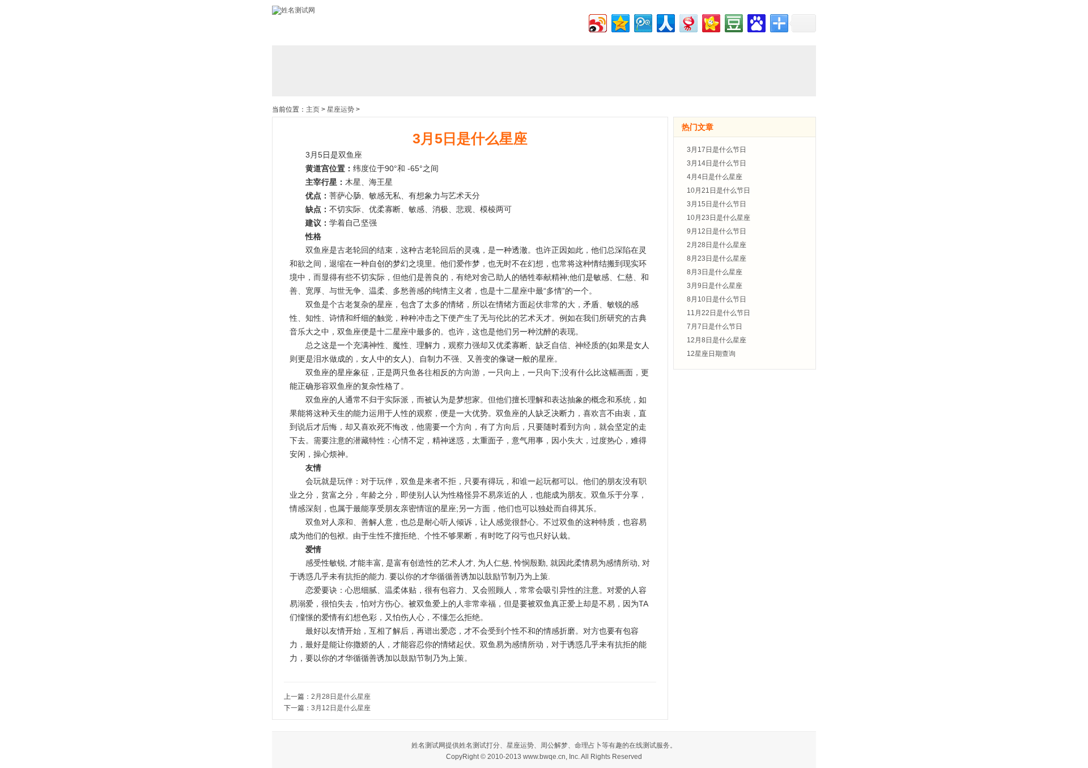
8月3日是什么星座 (714, 272)
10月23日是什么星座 (718, 218)
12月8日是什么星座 (716, 340)
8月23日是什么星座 (716, 258)
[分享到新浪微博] (596, 21)
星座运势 (340, 109)
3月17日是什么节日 (716, 150)
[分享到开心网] (710, 21)
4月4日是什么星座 (714, 177)
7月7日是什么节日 (714, 326)
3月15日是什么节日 (716, 204)
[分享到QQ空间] (619, 21)
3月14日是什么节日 (716, 163)
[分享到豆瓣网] (732, 21)
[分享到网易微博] (687, 21)
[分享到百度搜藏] (755, 21)
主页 (313, 109)
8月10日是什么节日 (716, 299)
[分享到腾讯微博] (642, 21)
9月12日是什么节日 (716, 231)
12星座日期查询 (711, 354)
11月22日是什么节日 (718, 313)
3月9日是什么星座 (714, 286)
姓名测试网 (428, 745)
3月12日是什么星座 (341, 708)
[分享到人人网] (664, 21)
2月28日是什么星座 (341, 697)
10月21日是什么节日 (718, 190)
